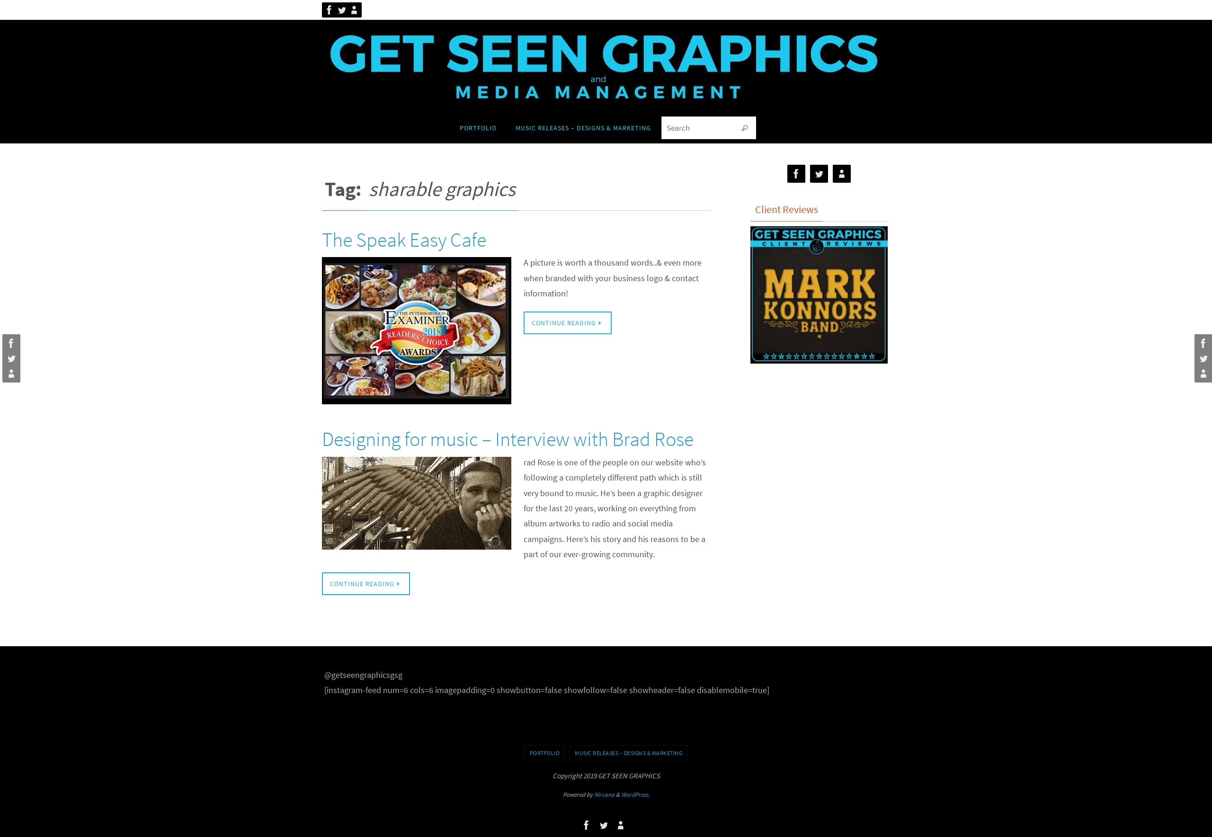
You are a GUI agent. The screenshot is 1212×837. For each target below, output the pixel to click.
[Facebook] (329, 10)
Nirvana (604, 795)
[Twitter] (341, 10)
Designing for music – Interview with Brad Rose (508, 439)
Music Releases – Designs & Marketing (628, 753)
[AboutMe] (354, 10)
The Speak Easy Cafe (404, 239)
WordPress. (635, 795)
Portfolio (545, 753)
